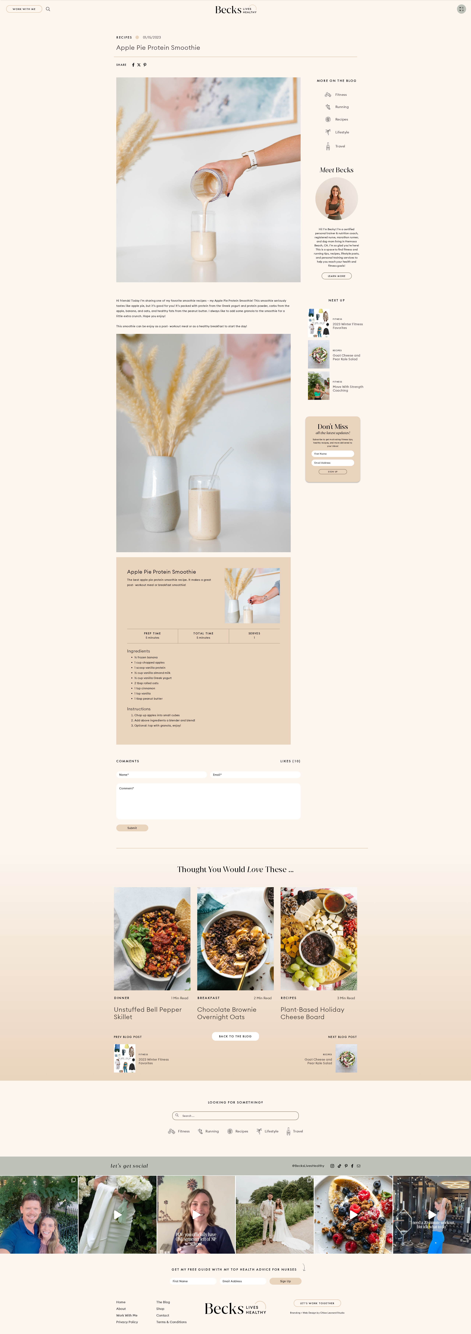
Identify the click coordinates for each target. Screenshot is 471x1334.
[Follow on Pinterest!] (346, 1166)
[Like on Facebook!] (352, 1166)
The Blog (163, 1302)
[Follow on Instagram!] (332, 1166)
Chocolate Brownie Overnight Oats (227, 1013)
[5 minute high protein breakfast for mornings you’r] (353, 1215)
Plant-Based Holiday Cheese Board (312, 1013)
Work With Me (24, 9)
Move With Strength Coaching (348, 388)
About (121, 1309)
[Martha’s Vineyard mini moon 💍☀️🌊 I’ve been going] (39, 1215)
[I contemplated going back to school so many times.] (196, 1215)
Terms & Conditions (171, 1322)
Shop (160, 1309)
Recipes (124, 37)
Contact (162, 1315)
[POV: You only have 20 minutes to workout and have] (432, 1215)
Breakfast (208, 998)
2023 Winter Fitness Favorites (348, 326)
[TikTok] (339, 1166)
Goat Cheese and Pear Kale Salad (346, 357)
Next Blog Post (342, 1037)
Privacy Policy (127, 1322)
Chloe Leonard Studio (332, 1312)
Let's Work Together (317, 1303)
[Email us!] (358, 1166)
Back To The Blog (235, 1036)
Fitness (337, 319)
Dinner (122, 998)
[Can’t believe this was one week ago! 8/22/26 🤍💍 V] (117, 1215)
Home (120, 1302)
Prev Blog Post (128, 1037)
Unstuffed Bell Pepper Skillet (148, 1013)
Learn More (337, 276)
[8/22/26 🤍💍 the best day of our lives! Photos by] (275, 1215)
